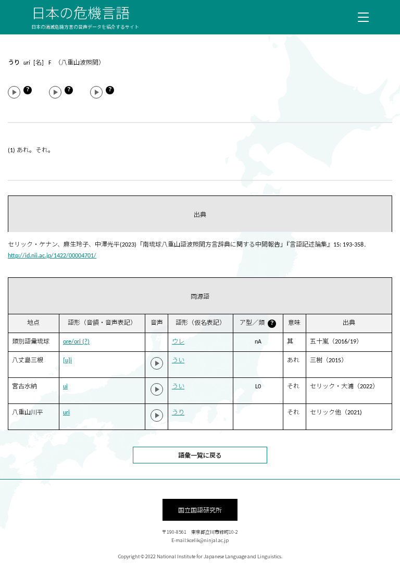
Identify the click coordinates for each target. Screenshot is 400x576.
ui (65, 387)
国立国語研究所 (200, 509)
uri (66, 413)
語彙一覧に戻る (200, 454)
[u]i (67, 361)
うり (178, 413)
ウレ (178, 342)
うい (178, 361)
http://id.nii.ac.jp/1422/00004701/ (52, 256)
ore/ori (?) (76, 342)
